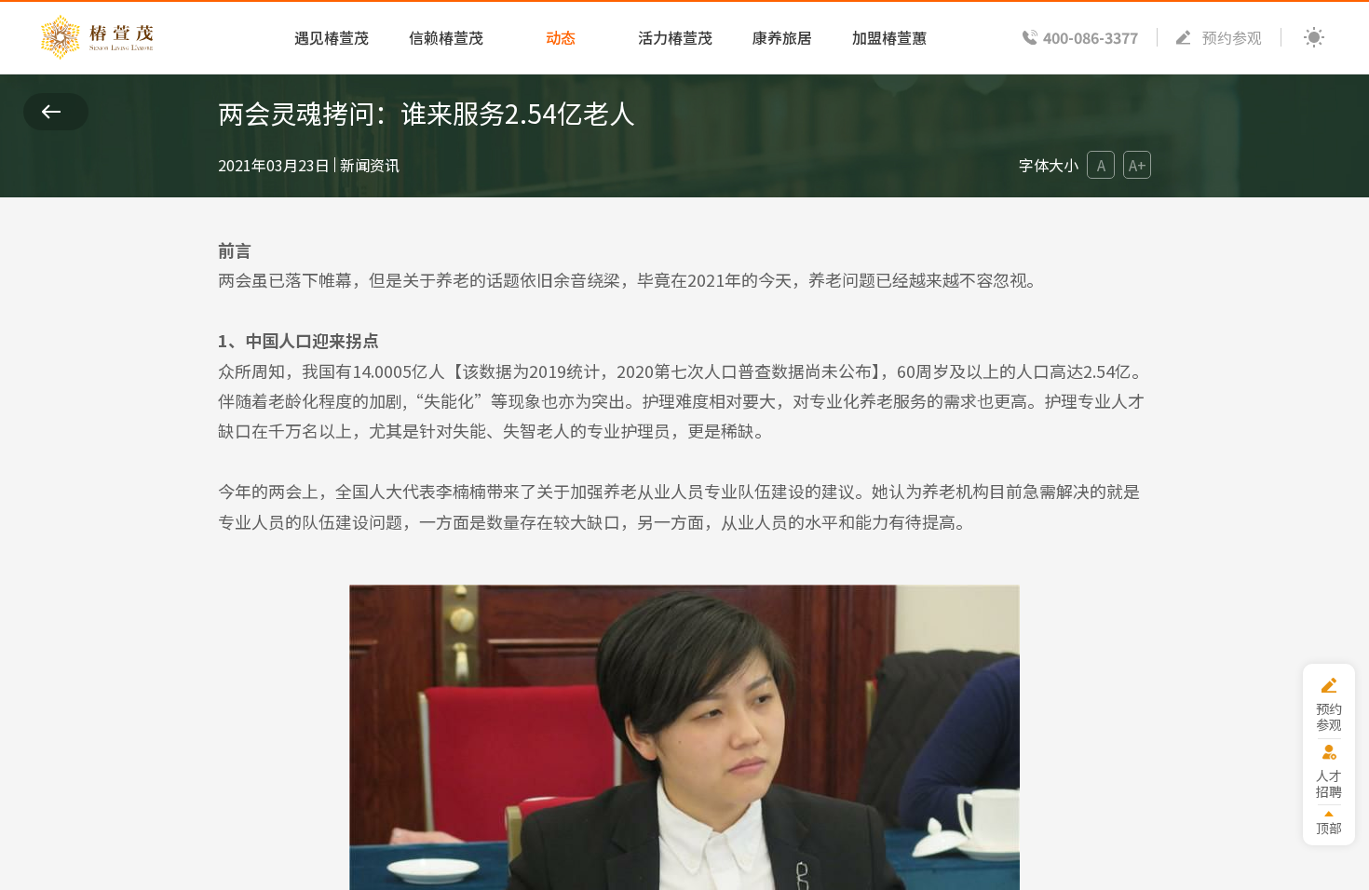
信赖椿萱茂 (446, 37)
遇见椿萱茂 (331, 37)
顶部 (1329, 827)
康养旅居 (782, 37)
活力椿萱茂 (675, 37)
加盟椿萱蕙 (889, 37)
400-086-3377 (1090, 37)
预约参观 (1232, 37)
